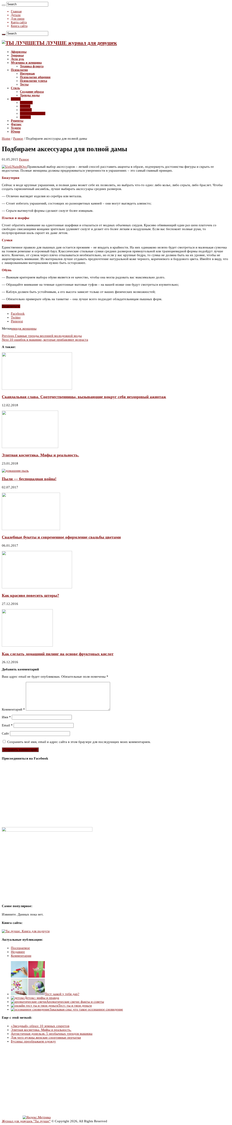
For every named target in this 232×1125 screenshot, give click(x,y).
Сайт (5, 733)
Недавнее (18, 952)
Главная (16, 11)
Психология (19, 70)
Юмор (15, 131)
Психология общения (35, 77)
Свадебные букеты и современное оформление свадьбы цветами (61, 537)
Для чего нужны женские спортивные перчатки (46, 1037)
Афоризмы (19, 52)
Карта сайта (19, 22)
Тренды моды (30, 95)
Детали (16, 15)
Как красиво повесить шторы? (30, 595)
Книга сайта (19, 26)
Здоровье (17, 55)
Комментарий (13, 709)
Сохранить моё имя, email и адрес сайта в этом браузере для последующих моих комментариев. (79, 742)
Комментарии (21, 955)
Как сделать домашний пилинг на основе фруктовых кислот (58, 654)
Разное (16, 99)
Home (6, 138)
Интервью (27, 73)
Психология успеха (33, 81)
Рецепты (17, 120)
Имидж (25, 106)
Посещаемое (20, 948)
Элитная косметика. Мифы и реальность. (40, 455)
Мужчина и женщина (26, 62)
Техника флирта (32, 66)
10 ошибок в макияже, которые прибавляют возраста (45, 339)
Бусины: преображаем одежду (33, 1041)
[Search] (3, 5)
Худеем (16, 128)
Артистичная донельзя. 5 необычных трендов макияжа (51, 1033)
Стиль (15, 88)
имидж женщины (23, 328)
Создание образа (32, 91)
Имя (6, 717)
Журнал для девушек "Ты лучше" (26, 1121)
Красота (26, 110)
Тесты (24, 84)
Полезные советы (32, 113)
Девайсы (26, 102)
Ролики (25, 117)
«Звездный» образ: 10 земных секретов (40, 1026)
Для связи (17, 18)
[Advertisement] (116, 1079)
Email (7, 725)
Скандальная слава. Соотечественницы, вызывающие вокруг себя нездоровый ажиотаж (84, 396)
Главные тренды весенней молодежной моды (42, 336)
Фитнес (16, 124)
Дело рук (17, 59)
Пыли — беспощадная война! (29, 479)
